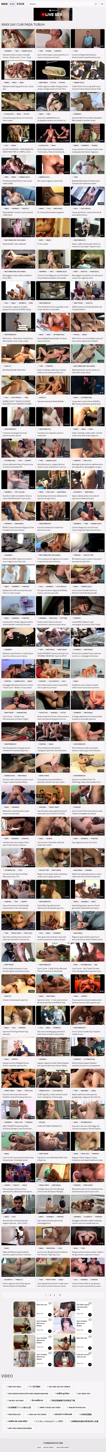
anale (14, 82)
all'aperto (78, 492)
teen (17, 51)
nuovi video (48, 1447)
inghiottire (88, 555)
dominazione (22, 713)
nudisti (16, 1185)
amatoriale (43, 82)
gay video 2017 (84, 1393)
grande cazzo (27, 51)
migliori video (63, 1447)
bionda (48, 51)
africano (42, 807)
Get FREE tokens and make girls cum (83, 1307)
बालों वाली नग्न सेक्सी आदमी (63, 1414)
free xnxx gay (14, 1414)
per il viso (87, 460)
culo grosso (85, 208)
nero (22, 82)
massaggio (94, 271)
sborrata (8, 51)
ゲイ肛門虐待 (34, 1386)
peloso (76, 335)
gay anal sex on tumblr (59, 1386)
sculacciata (9, 114)
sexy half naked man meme (20, 1428)
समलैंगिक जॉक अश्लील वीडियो (17, 1421)
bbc (96, 965)
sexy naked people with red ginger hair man (28, 1393)
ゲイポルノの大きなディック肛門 (49, 1421)
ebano (7, 82)
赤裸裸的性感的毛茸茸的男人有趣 (84, 1421)
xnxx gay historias (37, 1414)
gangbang (8, 555)
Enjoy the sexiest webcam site (83, 1356)
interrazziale (59, 335)
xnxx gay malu (14, 1386)
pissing (62, 82)
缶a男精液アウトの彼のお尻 (19, 1407)
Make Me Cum (42, 1305)
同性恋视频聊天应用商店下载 (63, 1400)
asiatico (25, 208)
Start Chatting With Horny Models (42, 1323)
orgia (76, 996)
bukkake (89, 870)
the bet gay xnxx (16, 1400)
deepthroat (78, 303)
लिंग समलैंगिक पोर (37, 1400)
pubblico (19, 1280)
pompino (58, 51)
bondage (54, 713)
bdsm (19, 114)
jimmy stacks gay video (49, 1407)
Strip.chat (40, 1313)
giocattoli (43, 713)
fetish (53, 82)
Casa (39, 1447)
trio (20, 460)
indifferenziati (80, 240)
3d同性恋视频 (86, 1414)
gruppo (28, 460)
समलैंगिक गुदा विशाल (62, 1393)
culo (6, 145)
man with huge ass (77, 1407)
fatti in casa (19, 492)
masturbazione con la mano (15, 240)
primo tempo (44, 776)
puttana (63, 618)
